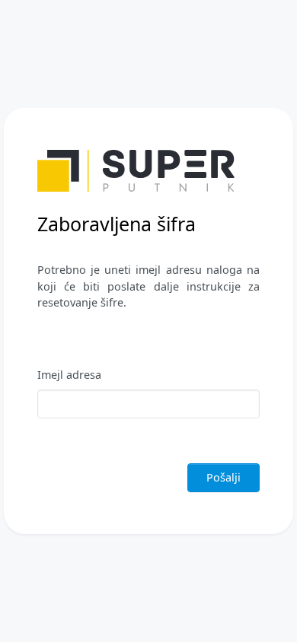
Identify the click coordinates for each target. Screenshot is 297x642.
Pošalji (223, 477)
